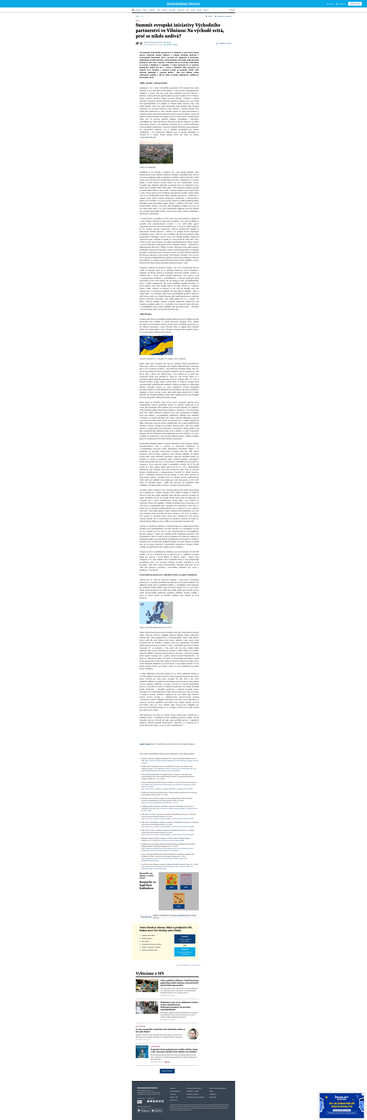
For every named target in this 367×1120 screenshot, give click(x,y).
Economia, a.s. (149, 1090)
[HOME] (133, 10)
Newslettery (212, 1094)
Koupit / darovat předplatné (217, 1088)
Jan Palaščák (140, 1026)
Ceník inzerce (174, 1100)
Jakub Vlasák (167, 42)
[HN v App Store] (157, 1110)
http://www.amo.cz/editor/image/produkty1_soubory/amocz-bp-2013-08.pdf (167, 826)
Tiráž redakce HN (175, 1091)
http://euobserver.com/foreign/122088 (171, 840)
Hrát (172, 887)
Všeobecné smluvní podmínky (195, 1097)
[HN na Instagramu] (154, 1101)
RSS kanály (212, 1097)
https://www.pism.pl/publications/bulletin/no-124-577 (159, 802)
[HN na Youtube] (163, 1101)
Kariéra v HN (174, 1097)
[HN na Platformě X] (148, 1101)
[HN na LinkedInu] (157, 1101)
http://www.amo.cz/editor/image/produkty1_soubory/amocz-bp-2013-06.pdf (167, 834)
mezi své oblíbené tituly (181, 915)
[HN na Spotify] (160, 1101)
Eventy (211, 1091)
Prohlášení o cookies (193, 1091)
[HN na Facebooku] (151, 1101)
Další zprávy (167, 1071)
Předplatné (355, 3)
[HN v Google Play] (143, 1110)
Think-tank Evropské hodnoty (153, 42)
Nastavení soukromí (192, 1094)
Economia (173, 1094)
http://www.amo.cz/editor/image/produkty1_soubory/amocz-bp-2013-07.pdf (167, 818)
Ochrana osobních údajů (194, 1088)
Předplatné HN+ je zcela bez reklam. (191, 965)
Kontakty (172, 1088)
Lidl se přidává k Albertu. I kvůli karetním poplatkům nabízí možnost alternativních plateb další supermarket (179, 983)
